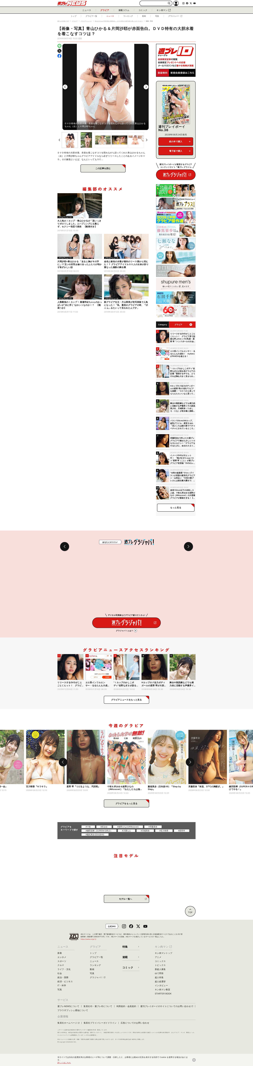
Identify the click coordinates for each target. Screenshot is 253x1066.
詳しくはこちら (64, 1063)
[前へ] (65, 87)
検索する (169, 3)
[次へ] (146, 87)
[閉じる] (194, 1060)
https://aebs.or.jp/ (88, 939)
